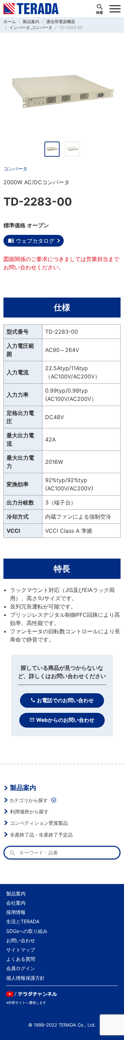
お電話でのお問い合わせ (65, 700)
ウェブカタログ (35, 240)
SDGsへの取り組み (27, 931)
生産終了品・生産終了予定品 (41, 835)
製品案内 (23, 787)
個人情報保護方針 (25, 978)
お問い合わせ (20, 940)
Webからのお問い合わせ (65, 720)
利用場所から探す (29, 811)
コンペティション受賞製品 (39, 823)
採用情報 (15, 912)
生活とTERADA (22, 921)
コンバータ (15, 168)
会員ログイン (20, 968)
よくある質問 (20, 959)
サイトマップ (20, 950)
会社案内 (15, 903)
